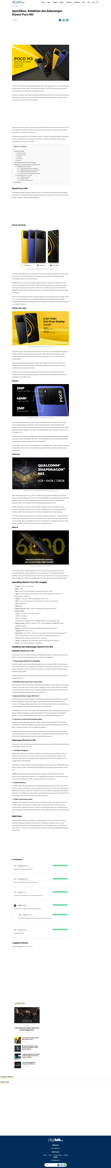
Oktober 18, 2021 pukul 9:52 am (25, 893)
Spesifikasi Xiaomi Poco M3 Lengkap (25, 162)
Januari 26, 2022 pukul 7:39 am (25, 906)
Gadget (55, 2)
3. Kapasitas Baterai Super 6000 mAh (28, 171)
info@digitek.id (55, 1160)
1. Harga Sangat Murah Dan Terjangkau (29, 168)
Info (93, 2)
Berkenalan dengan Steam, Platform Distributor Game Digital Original (30, 1047)
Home (43, 2)
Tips (88, 2)
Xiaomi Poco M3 (19, 151)
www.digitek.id (55, 1148)
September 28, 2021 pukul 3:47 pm (26, 880)
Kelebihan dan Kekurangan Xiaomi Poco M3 (27, 164)
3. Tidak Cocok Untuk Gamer (26, 180)
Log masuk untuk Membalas (60, 865)
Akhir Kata (18, 182)
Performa (19, 158)
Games (62, 2)
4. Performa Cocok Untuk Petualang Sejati (29, 173)
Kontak (66, 1155)
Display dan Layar (21, 155)
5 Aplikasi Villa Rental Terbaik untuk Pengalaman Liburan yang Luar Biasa (31, 1056)
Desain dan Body (21, 153)
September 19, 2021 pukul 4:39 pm (26, 867)
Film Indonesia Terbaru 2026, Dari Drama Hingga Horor (27, 1029)
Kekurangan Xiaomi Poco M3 (24, 175)
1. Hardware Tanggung (25, 177)
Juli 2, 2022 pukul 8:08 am (24, 931)
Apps (48, 2)
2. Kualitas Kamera (24, 178)
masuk (20, 946)
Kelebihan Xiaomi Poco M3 (24, 166)
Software (69, 2)
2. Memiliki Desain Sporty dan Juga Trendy (29, 170)
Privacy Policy (58, 1155)
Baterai (19, 160)
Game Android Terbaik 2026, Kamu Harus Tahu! (30, 1038)
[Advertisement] (40, 34)
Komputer (77, 2)
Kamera (19, 156)
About (50, 1155)
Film (83, 2)
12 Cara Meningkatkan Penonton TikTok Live (28, 1063)
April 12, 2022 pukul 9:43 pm (29, 916)
